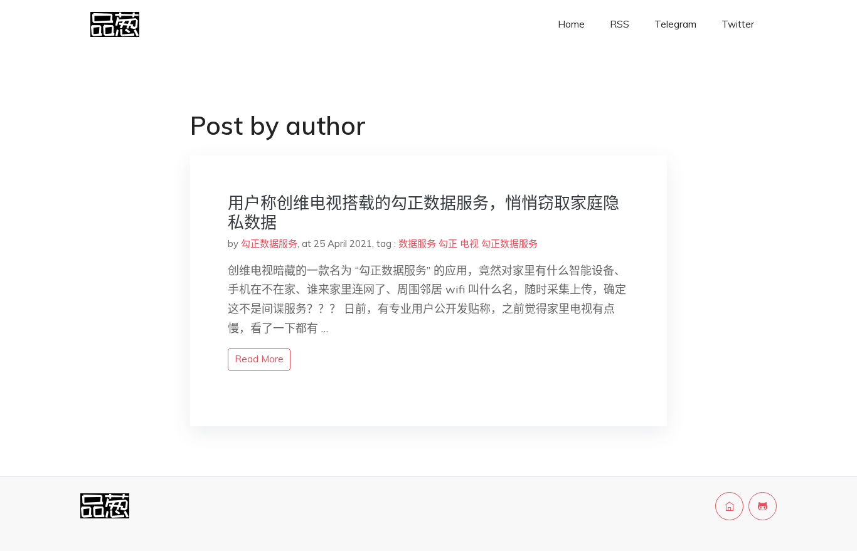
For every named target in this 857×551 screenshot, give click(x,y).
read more (259, 359)
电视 (469, 243)
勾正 (448, 243)
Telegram (675, 24)
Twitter (737, 24)
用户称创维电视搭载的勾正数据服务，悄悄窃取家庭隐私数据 (423, 212)
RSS (619, 24)
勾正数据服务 (269, 243)
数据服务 (417, 243)
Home (571, 24)
